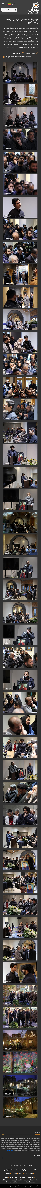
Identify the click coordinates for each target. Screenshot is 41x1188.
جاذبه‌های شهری (8, 1170)
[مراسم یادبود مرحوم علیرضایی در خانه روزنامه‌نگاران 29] (20, 477)
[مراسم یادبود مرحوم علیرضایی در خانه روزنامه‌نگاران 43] (20, 162)
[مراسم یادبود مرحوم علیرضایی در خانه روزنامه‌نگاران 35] (20, 342)
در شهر (21, 1173)
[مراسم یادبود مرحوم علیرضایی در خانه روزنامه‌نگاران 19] (20, 702)
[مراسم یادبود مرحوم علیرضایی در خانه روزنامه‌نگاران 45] (20, 117)
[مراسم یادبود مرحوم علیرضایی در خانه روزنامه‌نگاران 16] (20, 770)
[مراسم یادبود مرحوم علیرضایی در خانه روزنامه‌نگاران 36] (20, 319)
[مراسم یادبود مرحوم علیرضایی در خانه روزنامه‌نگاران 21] (20, 657)
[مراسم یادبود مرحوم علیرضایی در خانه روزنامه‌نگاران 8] (20, 950)
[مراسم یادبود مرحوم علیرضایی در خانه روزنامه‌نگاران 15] (20, 792)
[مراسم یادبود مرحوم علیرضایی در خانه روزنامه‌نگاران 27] (20, 522)
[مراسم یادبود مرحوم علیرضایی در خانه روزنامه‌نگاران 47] (20, 72)
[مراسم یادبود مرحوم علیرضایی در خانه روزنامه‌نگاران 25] (20, 567)
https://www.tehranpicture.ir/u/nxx (18, 57)
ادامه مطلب (10, 1150)
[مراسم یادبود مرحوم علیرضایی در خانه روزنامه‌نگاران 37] (20, 297)
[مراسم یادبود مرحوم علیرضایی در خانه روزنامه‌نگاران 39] (20, 252)
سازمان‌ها (24, 1170)
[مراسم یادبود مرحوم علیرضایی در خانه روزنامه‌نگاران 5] (20, 1017)
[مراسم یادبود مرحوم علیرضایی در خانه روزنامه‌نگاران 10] (20, 905)
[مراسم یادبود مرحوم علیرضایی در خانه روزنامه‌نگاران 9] (20, 927)
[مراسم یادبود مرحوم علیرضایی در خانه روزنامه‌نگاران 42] (20, 184)
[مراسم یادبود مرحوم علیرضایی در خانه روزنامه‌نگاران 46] (20, 94)
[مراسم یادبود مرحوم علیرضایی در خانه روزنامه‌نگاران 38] (20, 274)
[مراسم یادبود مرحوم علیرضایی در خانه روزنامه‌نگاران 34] (20, 364)
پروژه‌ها (8, 1173)
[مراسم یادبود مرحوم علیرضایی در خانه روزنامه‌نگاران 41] (20, 207)
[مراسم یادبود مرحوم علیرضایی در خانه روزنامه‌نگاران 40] (20, 229)
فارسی (13, 4)
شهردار (17, 1170)
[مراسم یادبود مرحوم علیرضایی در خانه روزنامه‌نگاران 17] (20, 747)
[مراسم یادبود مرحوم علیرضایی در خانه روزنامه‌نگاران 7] (20, 972)
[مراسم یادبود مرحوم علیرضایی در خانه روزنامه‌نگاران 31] (20, 432)
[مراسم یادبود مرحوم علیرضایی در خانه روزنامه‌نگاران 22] (20, 635)
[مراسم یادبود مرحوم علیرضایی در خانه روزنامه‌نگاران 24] (20, 590)
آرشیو (6, 1177)
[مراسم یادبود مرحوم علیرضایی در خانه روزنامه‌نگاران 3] (20, 1062)
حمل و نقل (31, 1177)
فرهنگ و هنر (29, 1173)
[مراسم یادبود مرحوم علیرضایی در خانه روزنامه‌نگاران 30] (20, 454)
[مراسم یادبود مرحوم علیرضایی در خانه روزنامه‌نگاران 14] (20, 815)
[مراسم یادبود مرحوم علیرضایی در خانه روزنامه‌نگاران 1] (20, 1107)
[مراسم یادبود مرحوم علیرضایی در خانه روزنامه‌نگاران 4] (20, 1040)
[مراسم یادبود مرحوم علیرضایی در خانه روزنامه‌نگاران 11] (20, 882)
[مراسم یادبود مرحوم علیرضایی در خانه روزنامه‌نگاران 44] (20, 139)
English (19, 6)
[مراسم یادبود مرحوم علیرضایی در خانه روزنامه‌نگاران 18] (20, 725)
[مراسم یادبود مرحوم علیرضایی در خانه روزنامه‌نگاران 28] (20, 499)
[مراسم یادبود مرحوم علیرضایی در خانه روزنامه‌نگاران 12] (20, 860)
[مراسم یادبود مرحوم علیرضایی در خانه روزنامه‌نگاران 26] (20, 544)
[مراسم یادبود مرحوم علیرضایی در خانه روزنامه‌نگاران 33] (20, 387)
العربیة (23, 6)
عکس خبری (13, 1177)
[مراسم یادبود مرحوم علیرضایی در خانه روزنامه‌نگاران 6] (20, 995)
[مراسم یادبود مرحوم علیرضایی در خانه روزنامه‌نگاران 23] (20, 612)
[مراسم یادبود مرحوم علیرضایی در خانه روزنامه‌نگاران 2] (20, 1085)
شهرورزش (22, 1177)
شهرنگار (14, 1173)
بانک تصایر (33, 1170)
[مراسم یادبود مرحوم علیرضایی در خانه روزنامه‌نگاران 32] (20, 409)
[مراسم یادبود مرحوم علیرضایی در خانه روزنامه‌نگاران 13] (20, 837)
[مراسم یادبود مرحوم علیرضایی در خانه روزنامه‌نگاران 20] (20, 680)
